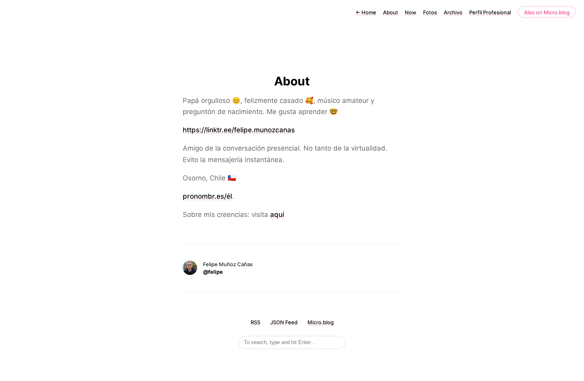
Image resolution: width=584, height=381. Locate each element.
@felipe (213, 272)
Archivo (453, 12)
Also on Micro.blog (547, 12)
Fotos (430, 12)
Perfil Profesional (490, 12)
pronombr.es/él (207, 196)
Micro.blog (320, 322)
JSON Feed (284, 322)
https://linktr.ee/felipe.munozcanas (239, 130)
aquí (277, 215)
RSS (255, 322)
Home (366, 12)
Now (410, 12)
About (390, 12)
